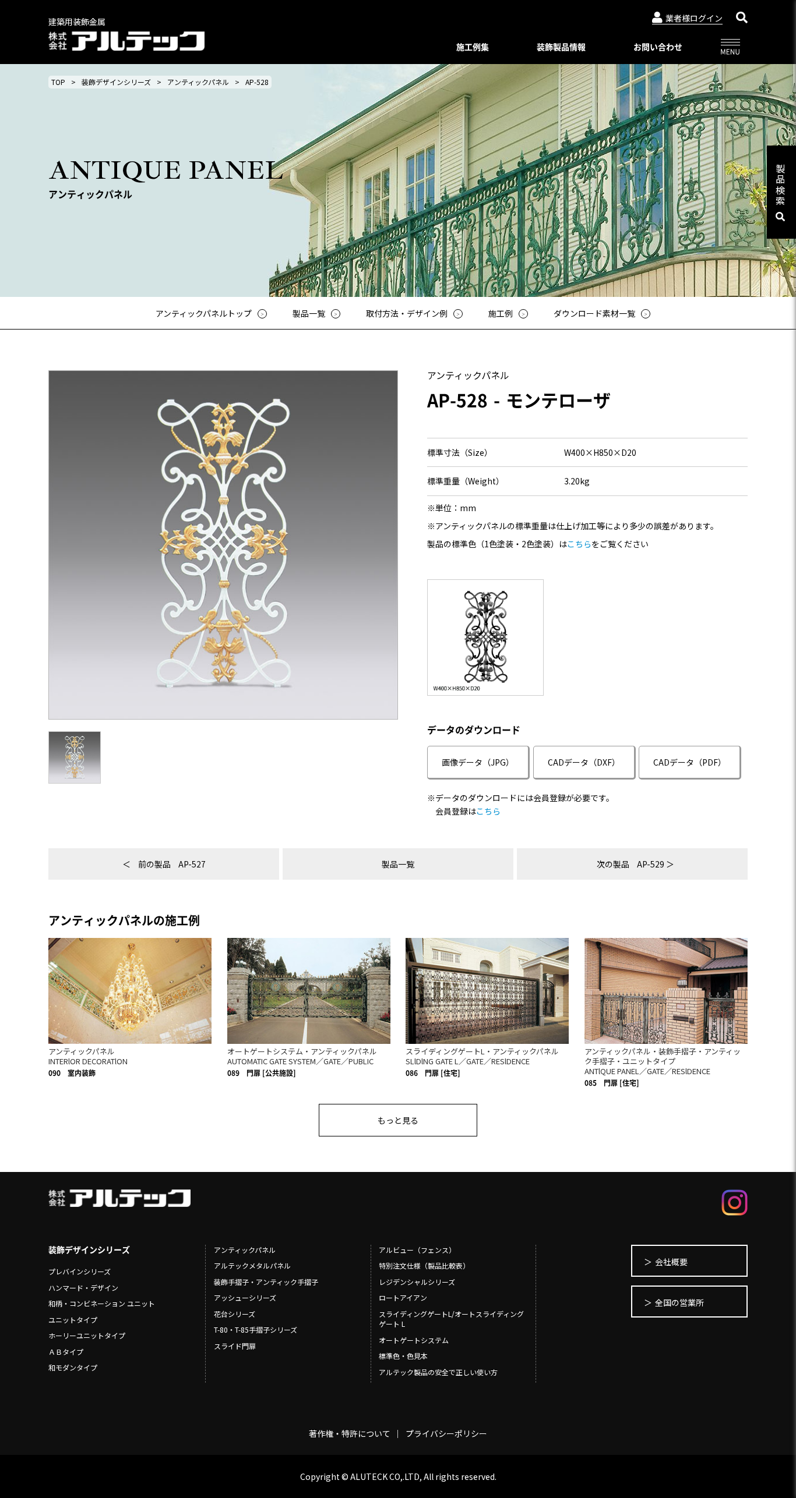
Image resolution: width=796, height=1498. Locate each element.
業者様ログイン (694, 18)
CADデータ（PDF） (689, 762)
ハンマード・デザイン (83, 1287)
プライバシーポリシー (446, 1433)
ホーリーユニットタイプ (86, 1335)
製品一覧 (398, 864)
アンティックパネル (198, 82)
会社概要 (671, 1261)
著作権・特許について (349, 1433)
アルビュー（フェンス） (417, 1250)
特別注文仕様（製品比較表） (424, 1265)
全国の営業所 (679, 1302)
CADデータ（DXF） (584, 762)
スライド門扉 (235, 1346)
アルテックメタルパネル (252, 1265)
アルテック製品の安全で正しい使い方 (438, 1372)
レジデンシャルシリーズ (417, 1282)
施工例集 (472, 46)
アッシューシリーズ (245, 1297)
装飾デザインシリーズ (116, 82)
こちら (579, 544)
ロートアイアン (403, 1297)
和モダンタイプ (72, 1367)
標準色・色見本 (403, 1356)
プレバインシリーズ (79, 1271)
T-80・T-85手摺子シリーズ (255, 1329)
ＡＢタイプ (65, 1352)
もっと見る (398, 1120)
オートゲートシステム (414, 1340)
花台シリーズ (234, 1314)
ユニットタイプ (72, 1320)
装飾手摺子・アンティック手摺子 (266, 1282)
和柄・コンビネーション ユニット (101, 1303)
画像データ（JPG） (478, 762)
